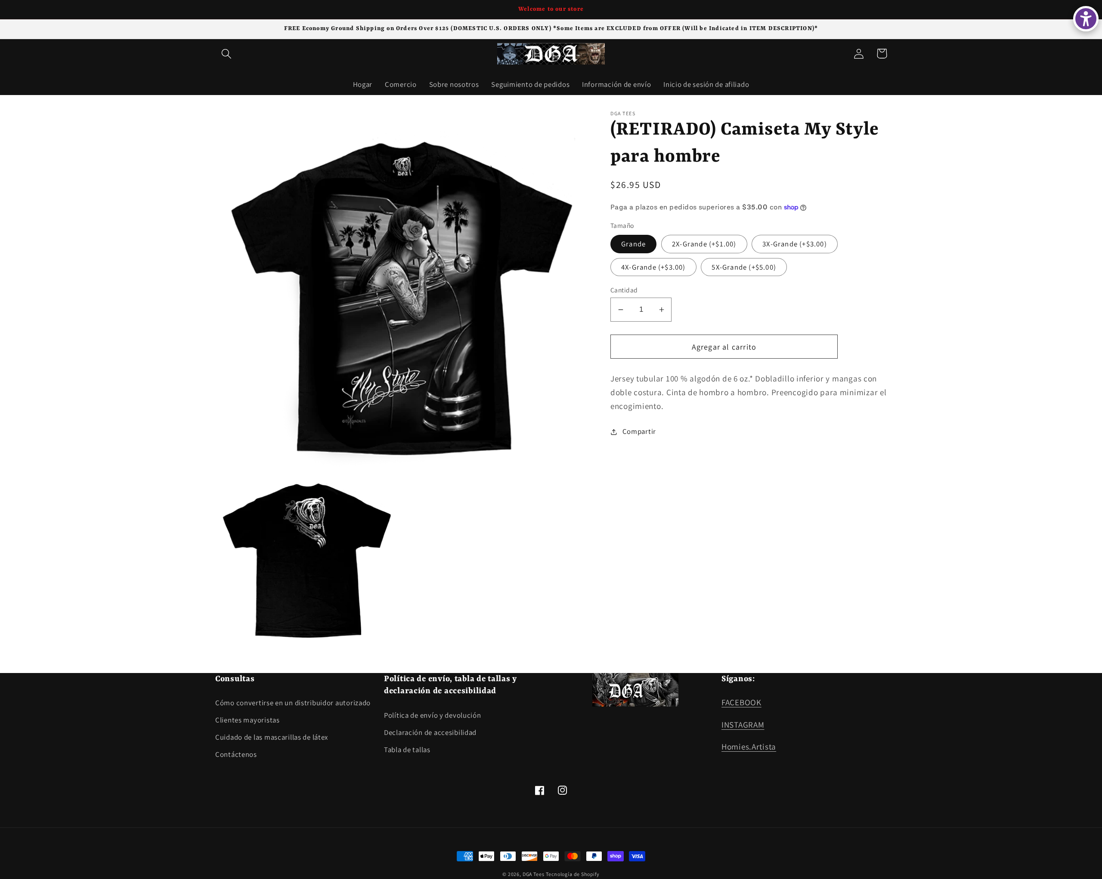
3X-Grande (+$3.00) (794, 244)
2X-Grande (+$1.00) (704, 244)
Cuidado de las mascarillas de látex (271, 737)
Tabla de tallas (407, 749)
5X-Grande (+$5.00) (744, 267)
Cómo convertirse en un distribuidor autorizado (293, 702)
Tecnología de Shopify (573, 874)
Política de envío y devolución (432, 715)
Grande (633, 244)
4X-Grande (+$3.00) (653, 267)
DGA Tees (534, 874)
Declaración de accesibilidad (430, 732)
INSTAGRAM (742, 724)
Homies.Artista (748, 746)
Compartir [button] (639, 431)
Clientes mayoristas (247, 720)
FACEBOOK (741, 702)
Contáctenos (236, 754)
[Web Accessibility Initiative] (1086, 19)
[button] (226, 53)
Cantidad (624, 290)
